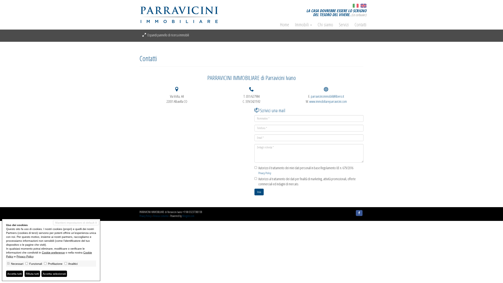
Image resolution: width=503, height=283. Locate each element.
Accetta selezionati (54, 273)
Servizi (344, 25)
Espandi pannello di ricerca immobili (168, 35)
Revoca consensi (160, 216)
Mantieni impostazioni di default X (76, 222)
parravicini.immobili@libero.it (327, 96)
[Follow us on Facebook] (359, 213)
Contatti (360, 25)
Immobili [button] (302, 25)
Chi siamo (325, 25)
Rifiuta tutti (32, 273)
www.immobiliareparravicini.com (328, 101)
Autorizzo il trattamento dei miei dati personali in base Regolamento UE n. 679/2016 (305, 170)
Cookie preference (53, 252)
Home (284, 25)
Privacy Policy (264, 173)
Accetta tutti (14, 273)
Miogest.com (188, 216)
